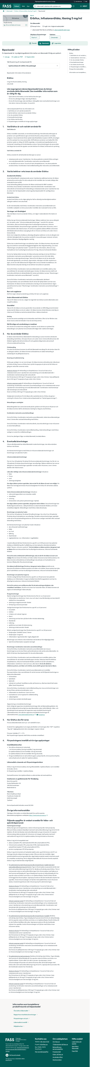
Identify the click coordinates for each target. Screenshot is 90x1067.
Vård (23, 6)
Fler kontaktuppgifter (41, 1052)
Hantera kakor (57, 1060)
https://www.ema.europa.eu (37, 815)
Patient (16, 6)
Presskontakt (57, 1052)
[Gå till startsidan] (7, 6)
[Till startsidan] (3, 11)
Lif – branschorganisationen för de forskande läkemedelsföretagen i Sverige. (17, 1049)
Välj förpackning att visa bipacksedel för (19, 62)
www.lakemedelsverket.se (26, 715)
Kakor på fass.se (58, 1054)
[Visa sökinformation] (73, 6)
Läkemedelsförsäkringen (62, 30)
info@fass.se (44, 1044)
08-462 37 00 (44, 1042)
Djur (28, 6)
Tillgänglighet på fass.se (60, 1044)
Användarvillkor (58, 1057)
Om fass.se (56, 1042)
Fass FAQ (75, 1051)
